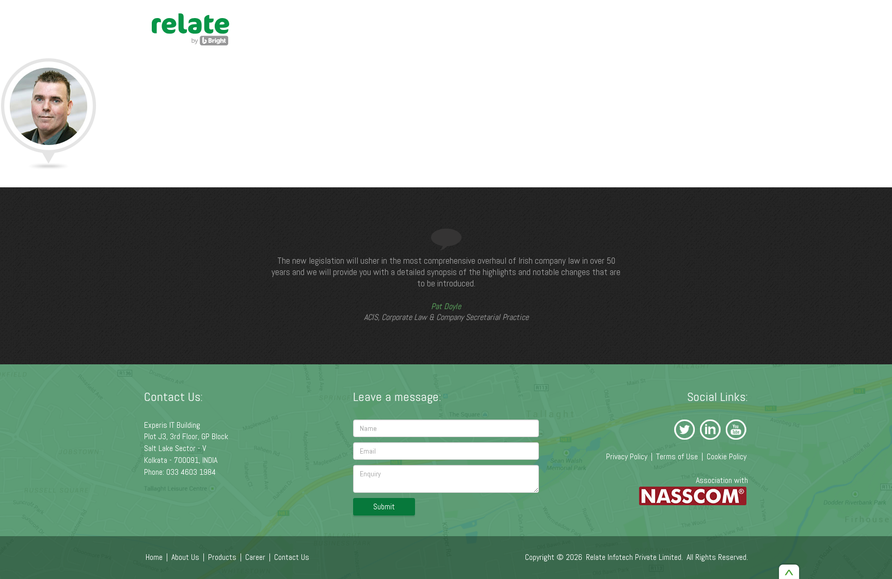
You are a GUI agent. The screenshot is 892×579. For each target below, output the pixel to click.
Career (678, 84)
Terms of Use (677, 456)
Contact (726, 84)
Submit (384, 506)
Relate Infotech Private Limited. (634, 557)
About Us (185, 557)
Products (622, 84)
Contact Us (291, 557)
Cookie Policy (726, 456)
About (572, 84)
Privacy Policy (626, 456)
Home (529, 84)
